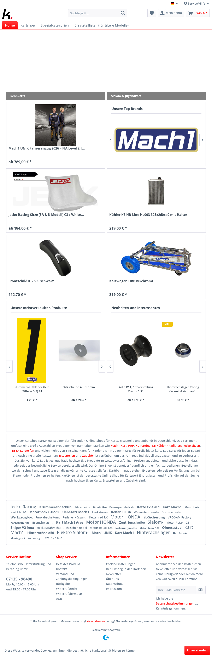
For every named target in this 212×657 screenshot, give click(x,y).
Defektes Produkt (68, 564)
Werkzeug (34, 538)
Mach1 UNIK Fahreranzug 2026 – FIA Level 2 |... (46, 148)
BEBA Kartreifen (23, 451)
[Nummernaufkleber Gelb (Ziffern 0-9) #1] (32, 350)
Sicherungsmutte (126, 528)
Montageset (18, 538)
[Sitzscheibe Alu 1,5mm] (79, 350)
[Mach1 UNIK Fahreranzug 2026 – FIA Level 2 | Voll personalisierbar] (55, 125)
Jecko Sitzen (191, 446)
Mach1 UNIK (102, 532)
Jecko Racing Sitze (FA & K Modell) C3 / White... (46, 215)
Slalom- (156, 522)
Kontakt (61, 569)
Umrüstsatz (180, 533)
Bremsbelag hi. (43, 522)
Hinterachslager (154, 532)
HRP (131, 446)
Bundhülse (100, 507)
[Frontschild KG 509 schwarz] (55, 258)
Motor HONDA (126, 517)
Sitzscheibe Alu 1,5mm (79, 387)
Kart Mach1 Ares (70, 522)
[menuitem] (98, 13)
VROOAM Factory (179, 517)
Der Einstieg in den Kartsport (126, 569)
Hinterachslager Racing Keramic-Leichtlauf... (180, 389)
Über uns (112, 579)
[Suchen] (123, 13)
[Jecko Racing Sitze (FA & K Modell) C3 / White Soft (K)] (55, 192)
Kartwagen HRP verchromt (131, 281)
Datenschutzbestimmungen (175, 603)
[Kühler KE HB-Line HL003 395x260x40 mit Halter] (156, 192)
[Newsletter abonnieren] (201, 590)
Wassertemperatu (147, 512)
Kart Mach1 (173, 507)
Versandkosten (96, 621)
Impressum (114, 589)
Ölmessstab (172, 527)
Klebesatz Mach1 (75, 512)
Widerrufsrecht (66, 589)
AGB (59, 599)
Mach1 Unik (192, 507)
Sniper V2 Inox (23, 527)
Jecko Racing (24, 507)
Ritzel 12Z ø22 (52, 538)
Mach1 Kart (118, 446)
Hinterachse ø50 (41, 532)
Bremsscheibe (171, 512)
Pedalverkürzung (75, 517)
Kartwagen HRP (20, 522)
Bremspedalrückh (122, 507)
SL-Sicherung (154, 517)
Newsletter (113, 574)
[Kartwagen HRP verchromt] (156, 258)
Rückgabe (63, 584)
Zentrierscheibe (132, 522)
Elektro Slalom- (73, 532)
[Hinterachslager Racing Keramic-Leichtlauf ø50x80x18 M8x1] (179, 350)
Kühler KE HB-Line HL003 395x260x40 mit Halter (148, 215)
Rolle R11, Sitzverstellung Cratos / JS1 (132, 389)
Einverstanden (197, 650)
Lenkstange (100, 512)
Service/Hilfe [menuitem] (196, 3)
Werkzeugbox (22, 517)
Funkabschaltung (48, 517)
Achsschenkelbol (76, 528)
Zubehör (88, 455)
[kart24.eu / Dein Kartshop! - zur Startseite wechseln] (7, 14)
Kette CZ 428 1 (149, 507)
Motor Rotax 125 (177, 522)
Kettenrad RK (98, 517)
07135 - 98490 (19, 579)
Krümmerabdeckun (55, 507)
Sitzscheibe (83, 507)
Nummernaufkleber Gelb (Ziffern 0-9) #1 (31, 389)
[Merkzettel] (151, 13)
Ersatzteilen (67, 455)
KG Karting (143, 446)
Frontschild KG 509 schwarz (31, 281)
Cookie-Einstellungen (120, 564)
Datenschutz (114, 584)
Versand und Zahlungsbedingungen (72, 576)
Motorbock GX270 (44, 512)
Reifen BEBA (121, 512)
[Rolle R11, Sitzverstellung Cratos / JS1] (132, 350)
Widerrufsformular (69, 594)
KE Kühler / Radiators (167, 446)
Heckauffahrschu (49, 528)
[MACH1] (156, 140)
